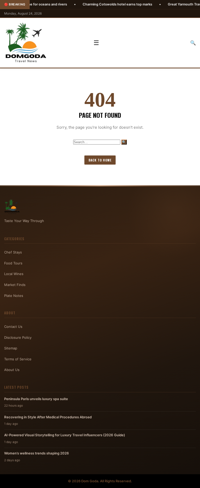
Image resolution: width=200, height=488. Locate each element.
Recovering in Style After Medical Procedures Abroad (48, 417)
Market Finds (15, 285)
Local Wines (13, 274)
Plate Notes (13, 296)
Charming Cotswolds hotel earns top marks (104, 4)
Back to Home (100, 160)
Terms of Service (18, 359)
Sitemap (10, 348)
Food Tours (13, 263)
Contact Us (13, 326)
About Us (12, 370)
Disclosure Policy (18, 337)
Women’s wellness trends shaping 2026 (36, 453)
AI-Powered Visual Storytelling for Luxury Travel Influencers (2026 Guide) (64, 435)
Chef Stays (13, 252)
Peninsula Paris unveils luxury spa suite (36, 399)
